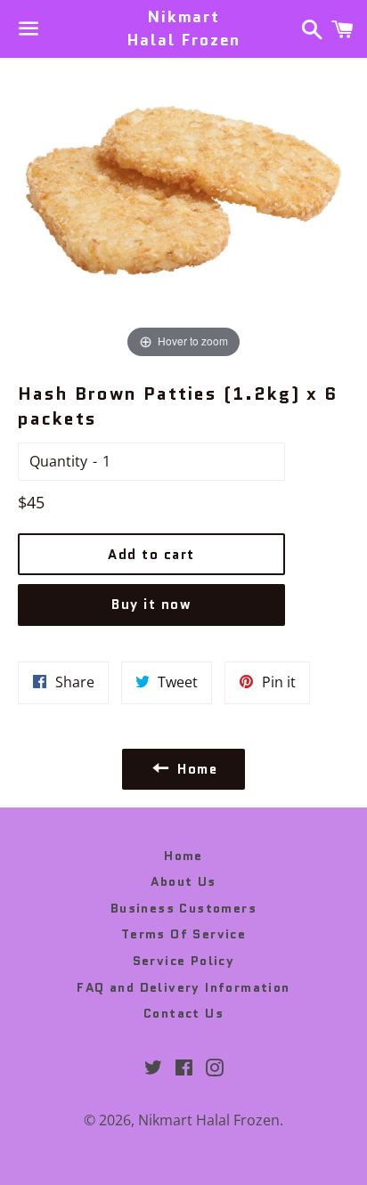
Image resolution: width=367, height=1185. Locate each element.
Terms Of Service (183, 934)
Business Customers (183, 908)
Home (183, 855)
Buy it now (151, 604)
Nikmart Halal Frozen (183, 28)
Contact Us (183, 1013)
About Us (183, 881)
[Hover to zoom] (183, 209)
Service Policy (184, 961)
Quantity (58, 461)
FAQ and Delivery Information (183, 987)
